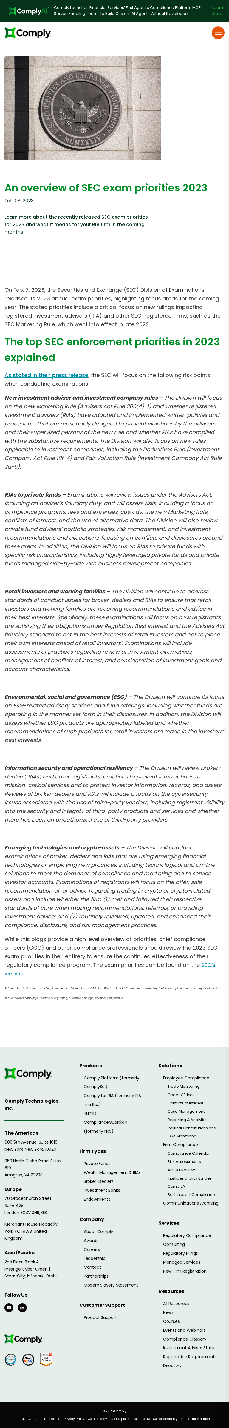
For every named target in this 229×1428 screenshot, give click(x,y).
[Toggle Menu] (218, 33)
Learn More (217, 10)
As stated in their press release (46, 375)
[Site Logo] (29, 33)
